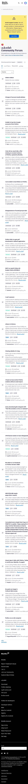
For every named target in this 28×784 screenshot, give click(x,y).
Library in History (10, 324)
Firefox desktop (6, 687)
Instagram (7, 753)
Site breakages (18, 200)
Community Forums (8, 9)
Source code (5, 666)
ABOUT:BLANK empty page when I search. (11, 494)
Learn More (14, 36)
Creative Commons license (11, 765)
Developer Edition (6, 704)
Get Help (3, 736)
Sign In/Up (4, 725)
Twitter (1, 753)
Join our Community (7, 672)
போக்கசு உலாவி (5, 695)
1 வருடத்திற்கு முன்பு (19, 90)
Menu (22, 3)
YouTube (4, 753)
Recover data (17, 171)
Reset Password (6, 731)
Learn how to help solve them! (14, 55)
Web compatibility (18, 482)
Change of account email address (15, 97)
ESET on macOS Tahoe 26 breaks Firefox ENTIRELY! (12, 269)
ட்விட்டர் (3, 669)
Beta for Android (6, 710)
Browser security (18, 425)
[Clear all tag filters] (25, 62)
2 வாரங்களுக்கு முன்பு (20, 373)
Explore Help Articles (7, 675)
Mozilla (5, 653)
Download (4, 684)
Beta (2, 707)
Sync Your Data (5, 733)
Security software (18, 286)
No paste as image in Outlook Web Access (11, 590)
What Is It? (4, 728)
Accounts (16, 140)
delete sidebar (9, 77)
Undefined (16, 369)
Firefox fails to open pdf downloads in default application (15, 240)
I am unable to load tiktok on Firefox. (16, 182)
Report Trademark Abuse (8, 664)
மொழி (2, 745)
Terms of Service (6, 773)
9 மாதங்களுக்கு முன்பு (20, 175)
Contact (3, 781)
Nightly (3, 713)
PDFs (15, 257)
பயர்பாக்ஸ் (9, 86)
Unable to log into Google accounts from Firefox (13, 123)
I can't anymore (9, 297)
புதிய (2, 640)
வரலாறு (15, 340)
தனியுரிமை (4, 776)
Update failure (17, 549)
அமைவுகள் (16, 86)
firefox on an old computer (13, 618)
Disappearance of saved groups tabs (16, 210)
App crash (16, 396)
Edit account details (19, 111)
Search (19, 3)
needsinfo (19, 62)
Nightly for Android (7, 716)
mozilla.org (4, 770)
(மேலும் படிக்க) (21, 134)
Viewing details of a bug (12, 351)
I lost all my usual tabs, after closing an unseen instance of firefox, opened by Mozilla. (14, 153)
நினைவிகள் (4, 779)
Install (15, 632)
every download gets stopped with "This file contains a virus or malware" (16, 407)
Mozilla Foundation (14, 758)
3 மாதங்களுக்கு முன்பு (20, 400)
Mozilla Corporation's (10, 757)
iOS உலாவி (4, 692)
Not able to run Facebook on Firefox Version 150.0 (12, 463)
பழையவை (4, 642)
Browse (16, 229)
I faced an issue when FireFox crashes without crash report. (14, 381)
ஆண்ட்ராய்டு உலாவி (6, 690)
